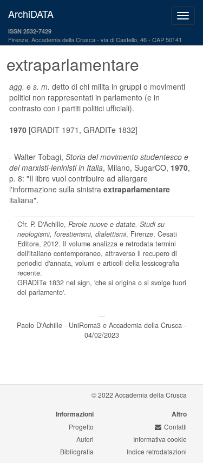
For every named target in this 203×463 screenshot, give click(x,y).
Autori (85, 439)
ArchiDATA (31, 13)
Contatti (175, 426)
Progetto (81, 426)
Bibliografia (77, 451)
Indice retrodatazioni (157, 451)
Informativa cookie (160, 439)
